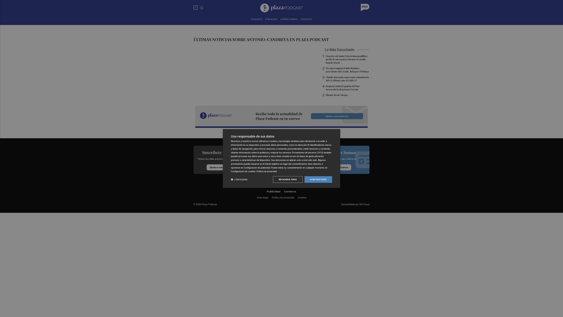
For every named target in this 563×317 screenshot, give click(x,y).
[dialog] (281, 158)
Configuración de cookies (243, 171)
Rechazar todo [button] (288, 179)
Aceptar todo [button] (318, 179)
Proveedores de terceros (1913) (307, 152)
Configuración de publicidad (257, 167)
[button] (239, 179)
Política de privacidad (267, 171)
